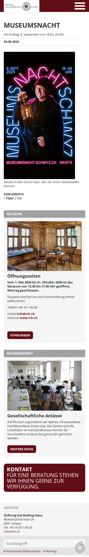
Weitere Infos (21, 449)
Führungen (20, 335)
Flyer (10, 198)
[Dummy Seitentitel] (21, 2)
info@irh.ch (26, 314)
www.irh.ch (29, 318)
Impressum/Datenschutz (23, 551)
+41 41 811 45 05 (20, 527)
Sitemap (51, 551)
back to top (80, 548)
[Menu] (80, 6)
